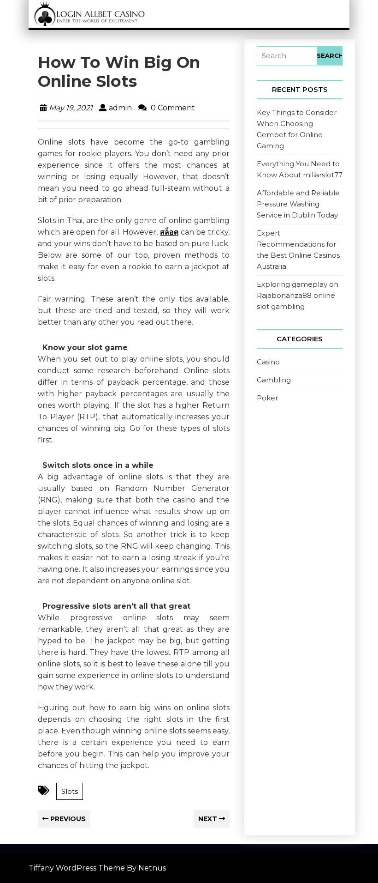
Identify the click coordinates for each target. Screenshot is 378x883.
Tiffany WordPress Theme (77, 868)
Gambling (274, 379)
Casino (268, 361)
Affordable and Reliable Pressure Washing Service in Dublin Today (298, 203)
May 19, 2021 (71, 107)
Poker (267, 397)
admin (120, 107)
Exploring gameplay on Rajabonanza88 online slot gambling (297, 295)
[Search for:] (287, 56)
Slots (69, 791)
